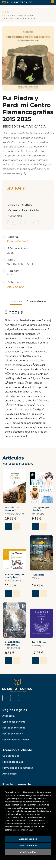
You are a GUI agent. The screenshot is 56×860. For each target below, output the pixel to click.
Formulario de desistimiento (17, 767)
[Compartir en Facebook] (10, 222)
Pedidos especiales (12, 761)
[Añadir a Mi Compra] (8, 526)
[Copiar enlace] (36, 222)
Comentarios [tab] (36, 301)
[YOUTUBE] (21, 698)
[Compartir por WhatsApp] (23, 222)
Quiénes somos (10, 756)
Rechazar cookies (28, 845)
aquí (31, 829)
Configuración (28, 852)
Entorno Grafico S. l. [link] (19, 241)
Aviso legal (8, 715)
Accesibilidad (9, 773)
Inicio (5, 12)
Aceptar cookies (28, 839)
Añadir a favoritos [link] (20, 204)
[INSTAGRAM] (13, 698)
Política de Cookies (12, 733)
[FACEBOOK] (5, 698)
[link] (16, 526)
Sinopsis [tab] (16, 301)
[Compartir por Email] (29, 222)
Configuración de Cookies (15, 739)
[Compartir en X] (16, 222)
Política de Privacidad (13, 727)
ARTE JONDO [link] (15, 287)
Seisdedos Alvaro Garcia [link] (24, 126)
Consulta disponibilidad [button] (24, 210)
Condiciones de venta (13, 721)
